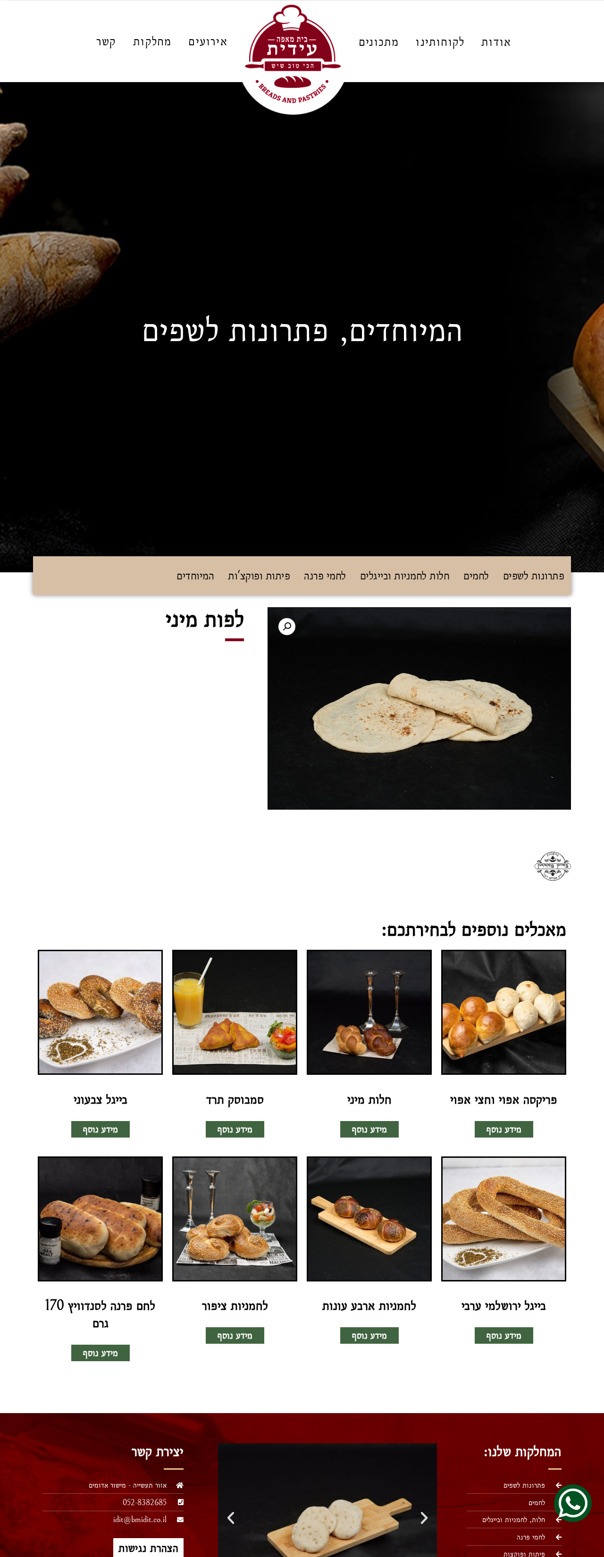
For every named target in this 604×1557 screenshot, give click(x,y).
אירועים (207, 41)
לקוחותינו (440, 41)
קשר (106, 41)
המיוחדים (406, 330)
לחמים (476, 575)
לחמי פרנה (325, 575)
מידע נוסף (504, 1129)
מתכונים (379, 41)
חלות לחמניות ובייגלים (405, 575)
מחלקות (152, 41)
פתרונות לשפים (235, 330)
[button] (286, 626)
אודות (496, 41)
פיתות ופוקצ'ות (259, 575)
